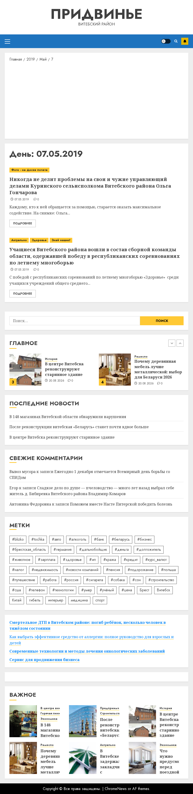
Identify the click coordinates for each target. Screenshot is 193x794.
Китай (16, 600)
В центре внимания (55, 708)
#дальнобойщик (93, 549)
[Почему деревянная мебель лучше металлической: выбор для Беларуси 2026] (115, 370)
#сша (16, 590)
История (51, 359)
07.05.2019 (22, 200)
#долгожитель (148, 549)
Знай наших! (61, 240)
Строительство (111, 714)
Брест (144, 590)
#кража (109, 559)
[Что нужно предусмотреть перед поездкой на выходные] (142, 758)
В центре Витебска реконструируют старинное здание (64, 369)
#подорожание (140, 569)
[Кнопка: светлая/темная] (166, 41)
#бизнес (144, 539)
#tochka (37, 539)
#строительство (161, 580)
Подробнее (22, 223)
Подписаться (184, 41)
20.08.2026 (56, 381)
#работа (49, 580)
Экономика (48, 719)
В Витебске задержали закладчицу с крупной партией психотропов (113, 769)
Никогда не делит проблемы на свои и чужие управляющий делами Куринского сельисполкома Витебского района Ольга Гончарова (90, 186)
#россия (71, 580)
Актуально (19, 240)
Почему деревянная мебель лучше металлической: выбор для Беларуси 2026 (158, 369)
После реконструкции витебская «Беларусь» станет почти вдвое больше (79, 426)
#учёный (107, 590)
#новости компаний (82, 569)
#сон (136, 580)
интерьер (55, 600)
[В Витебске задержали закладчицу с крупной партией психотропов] (82, 758)
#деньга (122, 549)
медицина (79, 600)
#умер (86, 590)
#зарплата (46, 559)
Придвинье (96, 14)
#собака (118, 580)
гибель (34, 600)
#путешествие (23, 580)
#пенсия (113, 569)
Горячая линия (51, 714)
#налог (18, 569)
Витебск (163, 590)
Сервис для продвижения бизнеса (44, 659)
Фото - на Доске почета (29, 170)
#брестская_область (29, 549)
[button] (7, 41)
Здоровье (39, 240)
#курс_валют (156, 559)
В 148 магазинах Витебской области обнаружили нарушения (67, 416)
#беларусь (121, 539)
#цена (126, 590)
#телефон (36, 590)
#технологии (63, 590)
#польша (168, 569)
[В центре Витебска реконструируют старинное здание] (25, 370)
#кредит (131, 559)
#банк (99, 539)
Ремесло (141, 357)
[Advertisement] (96, 100)
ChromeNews (116, 788)
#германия (62, 549)
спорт (100, 600)
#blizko (18, 539)
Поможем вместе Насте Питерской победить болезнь (121, 504)
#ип (92, 559)
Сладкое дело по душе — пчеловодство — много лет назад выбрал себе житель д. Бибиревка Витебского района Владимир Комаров (91, 491)
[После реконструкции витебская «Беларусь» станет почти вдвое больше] (82, 721)
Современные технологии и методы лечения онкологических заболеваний (87, 651)
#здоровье (72, 559)
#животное (21, 559)
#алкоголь (77, 539)
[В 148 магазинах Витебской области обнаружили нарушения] (23, 721)
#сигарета (94, 580)
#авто (56, 539)
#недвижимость (45, 569)
